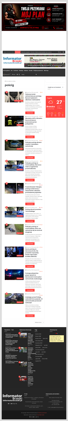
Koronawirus (38, 342)
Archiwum (15, 70)
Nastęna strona (38, 322)
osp (45, 345)
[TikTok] (15, 403)
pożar (37, 351)
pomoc (44, 347)
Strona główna (6, 70)
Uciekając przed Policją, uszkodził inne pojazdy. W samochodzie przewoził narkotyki (33, 300)
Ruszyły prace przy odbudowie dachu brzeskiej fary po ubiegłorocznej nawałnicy (31, 367)
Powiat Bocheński (39, 349)
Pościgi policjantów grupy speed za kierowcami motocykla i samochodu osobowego (33, 276)
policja (38, 347)
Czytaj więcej (30, 112)
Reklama (26, 70)
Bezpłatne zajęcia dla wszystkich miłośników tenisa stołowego (34, 52)
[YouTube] (11, 403)
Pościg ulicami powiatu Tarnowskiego (33, 210)
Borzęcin (38, 336)
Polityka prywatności (38, 70)
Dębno (45, 338)
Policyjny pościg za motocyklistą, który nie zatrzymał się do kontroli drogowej (33, 229)
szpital (37, 358)
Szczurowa (38, 356)
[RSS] (16, 403)
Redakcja (21, 70)
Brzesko (38, 338)
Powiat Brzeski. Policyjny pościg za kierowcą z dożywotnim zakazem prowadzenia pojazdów (33, 189)
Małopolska (38, 345)
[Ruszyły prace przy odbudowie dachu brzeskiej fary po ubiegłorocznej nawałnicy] (23, 364)
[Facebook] (8, 403)
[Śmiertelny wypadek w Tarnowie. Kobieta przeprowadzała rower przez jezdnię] (23, 349)
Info (12, 70)
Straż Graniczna (39, 354)
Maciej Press (28, 92)
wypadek (38, 360)
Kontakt (30, 70)
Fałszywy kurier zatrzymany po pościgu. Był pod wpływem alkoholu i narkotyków (33, 97)
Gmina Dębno (39, 340)
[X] (10, 403)
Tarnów (44, 358)
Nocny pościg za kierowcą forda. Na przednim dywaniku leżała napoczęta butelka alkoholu (32, 252)
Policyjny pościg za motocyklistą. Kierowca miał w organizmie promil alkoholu (33, 165)
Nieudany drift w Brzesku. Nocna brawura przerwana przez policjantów (33, 121)
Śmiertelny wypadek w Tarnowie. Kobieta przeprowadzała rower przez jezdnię (32, 352)
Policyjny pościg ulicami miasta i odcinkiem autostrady (33, 144)
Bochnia (38, 333)
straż (44, 351)
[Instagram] (13, 403)
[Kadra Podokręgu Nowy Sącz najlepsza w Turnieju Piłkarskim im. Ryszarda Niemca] (23, 335)
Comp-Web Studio (40, 414)
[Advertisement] (34, 41)
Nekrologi (46, 70)
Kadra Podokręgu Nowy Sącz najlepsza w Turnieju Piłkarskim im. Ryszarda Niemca (31, 338)
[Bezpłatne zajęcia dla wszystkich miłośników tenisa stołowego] (23, 378)
